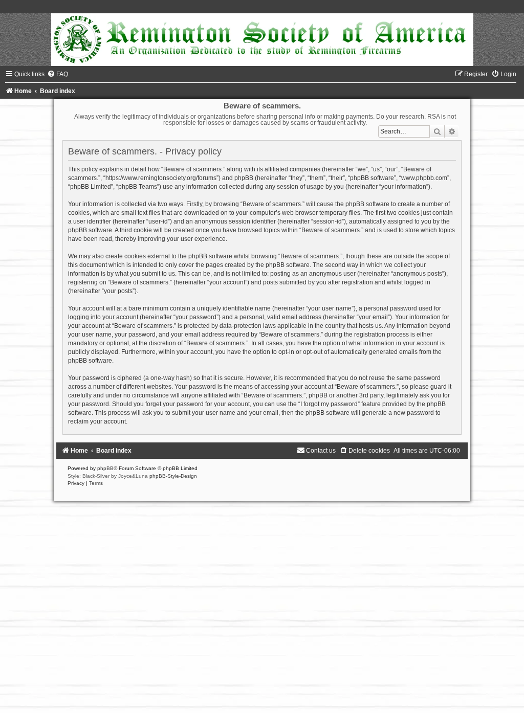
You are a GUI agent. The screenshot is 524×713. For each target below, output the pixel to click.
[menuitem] (57, 74)
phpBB (105, 468)
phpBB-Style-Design (173, 476)
